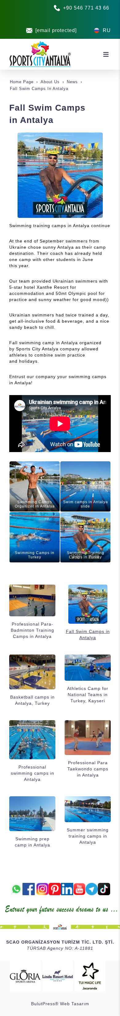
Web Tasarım (74, 1003)
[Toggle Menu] (106, 54)
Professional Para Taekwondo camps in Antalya (87, 768)
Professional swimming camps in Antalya (32, 773)
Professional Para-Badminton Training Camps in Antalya (32, 630)
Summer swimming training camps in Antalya (88, 836)
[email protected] (56, 30)
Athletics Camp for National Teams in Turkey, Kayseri (87, 694)
